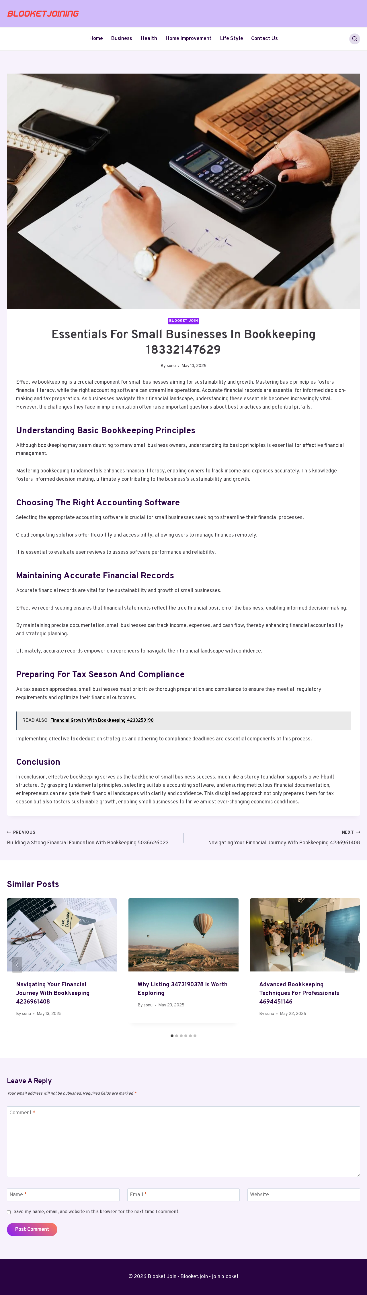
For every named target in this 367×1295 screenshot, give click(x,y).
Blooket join (183, 321)
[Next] (350, 965)
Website (259, 1195)
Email (138, 1195)
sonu (171, 366)
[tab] (172, 1035)
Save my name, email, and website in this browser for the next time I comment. (96, 1212)
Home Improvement (188, 39)
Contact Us (264, 39)
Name (18, 1195)
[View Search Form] (354, 38)
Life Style (231, 39)
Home (96, 39)
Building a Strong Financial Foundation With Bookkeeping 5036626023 (88, 838)
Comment (22, 1113)
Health (148, 39)
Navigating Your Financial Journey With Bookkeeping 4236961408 (284, 838)
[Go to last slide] (17, 965)
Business (121, 39)
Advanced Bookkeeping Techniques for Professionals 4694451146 (299, 993)
